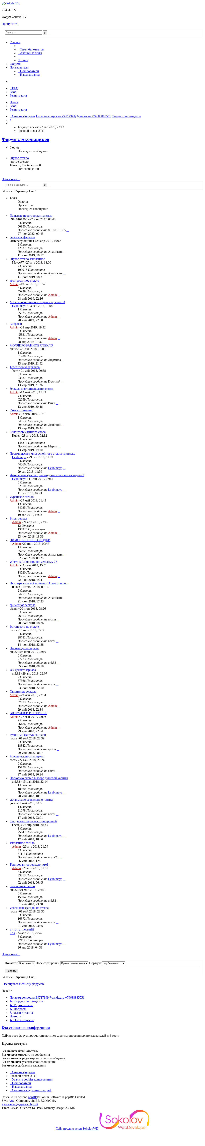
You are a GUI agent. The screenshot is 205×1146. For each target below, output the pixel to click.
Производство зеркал (24, 648)
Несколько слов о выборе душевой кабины (39, 778)
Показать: (11, 963)
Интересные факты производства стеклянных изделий (47, 475)
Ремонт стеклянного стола (28, 432)
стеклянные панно (22, 886)
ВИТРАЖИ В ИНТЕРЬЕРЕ (28, 713)
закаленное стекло (22, 843)
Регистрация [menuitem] (18, 95)
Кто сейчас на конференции (26, 1028)
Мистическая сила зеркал (27, 756)
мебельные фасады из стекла (29, 907)
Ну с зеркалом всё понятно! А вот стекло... (39, 583)
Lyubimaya (19, 305)
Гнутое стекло (19, 158)
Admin (14, 284)
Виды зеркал (18, 518)
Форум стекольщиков (25, 139)
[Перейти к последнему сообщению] (67, 230)
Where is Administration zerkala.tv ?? (33, 561)
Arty (11, 1100)
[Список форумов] (11, 3)
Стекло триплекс (21, 410)
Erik (12, 933)
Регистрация (18, 109)
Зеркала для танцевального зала (31, 388)
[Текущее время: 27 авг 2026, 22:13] (11, 123)
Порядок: (95, 963)
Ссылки (15, 42)
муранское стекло (22, 496)
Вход (13, 106)
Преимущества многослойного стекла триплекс (42, 453)
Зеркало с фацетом (22, 237)
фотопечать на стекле (24, 626)
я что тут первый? (22, 929)
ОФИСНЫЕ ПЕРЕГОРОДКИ (30, 540)
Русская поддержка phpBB (20, 1104)
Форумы (15, 63)
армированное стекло (24, 280)
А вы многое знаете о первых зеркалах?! (37, 302)
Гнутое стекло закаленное (27, 259)
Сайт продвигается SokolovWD (77, 1128)
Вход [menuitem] (13, 92)
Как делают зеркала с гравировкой (33, 821)
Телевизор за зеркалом (25, 367)
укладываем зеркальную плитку (31, 799)
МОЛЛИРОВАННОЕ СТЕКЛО (31, 345)
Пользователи (19, 67)
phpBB (32, 1097)
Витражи (16, 323)
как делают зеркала (23, 670)
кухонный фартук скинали (28, 734)
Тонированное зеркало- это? (29, 864)
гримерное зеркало (22, 605)
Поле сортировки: (48, 963)
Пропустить (10, 23)
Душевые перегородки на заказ (31, 215)
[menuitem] (31, 49)
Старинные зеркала (23, 691)
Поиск (14, 102)
